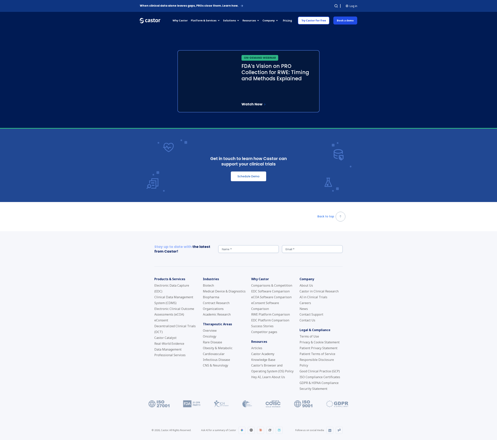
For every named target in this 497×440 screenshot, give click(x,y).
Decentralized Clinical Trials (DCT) (175, 329)
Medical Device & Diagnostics (224, 291)
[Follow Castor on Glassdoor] (339, 430)
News (304, 309)
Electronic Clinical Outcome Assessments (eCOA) (174, 312)
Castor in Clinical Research (319, 291)
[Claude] (260, 430)
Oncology (209, 336)
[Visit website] (159, 406)
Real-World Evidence (169, 343)
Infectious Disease (216, 360)
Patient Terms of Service (317, 354)
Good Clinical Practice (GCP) (320, 371)
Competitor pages (264, 332)
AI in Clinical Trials (313, 297)
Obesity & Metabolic (217, 348)
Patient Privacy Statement (318, 348)
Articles (256, 348)
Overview (210, 330)
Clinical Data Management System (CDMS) (173, 300)
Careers (305, 303)
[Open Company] (277, 21)
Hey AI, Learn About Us (268, 377)
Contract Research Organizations (216, 306)
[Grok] (269, 430)
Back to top (325, 216)
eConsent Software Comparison (265, 306)
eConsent (161, 320)
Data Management (168, 349)
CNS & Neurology (215, 365)
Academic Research (217, 314)
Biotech (208, 285)
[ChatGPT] (251, 430)
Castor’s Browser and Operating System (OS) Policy (272, 368)
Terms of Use (309, 336)
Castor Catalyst (165, 338)
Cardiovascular (214, 354)
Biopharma (211, 297)
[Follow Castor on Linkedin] (329, 430)
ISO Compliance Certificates (320, 377)
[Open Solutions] (238, 21)
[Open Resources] (258, 21)
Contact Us (307, 320)
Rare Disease (212, 342)
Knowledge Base (263, 360)
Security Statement (313, 389)
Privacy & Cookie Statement (320, 342)
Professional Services (170, 355)
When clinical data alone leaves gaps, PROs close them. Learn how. (189, 5)
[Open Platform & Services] (218, 21)
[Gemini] (241, 430)
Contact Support (311, 314)
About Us (306, 285)
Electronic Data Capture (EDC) (171, 288)
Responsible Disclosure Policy (317, 363)
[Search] (336, 6)
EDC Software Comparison (270, 291)
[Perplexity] (279, 430)
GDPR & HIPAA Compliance (319, 383)
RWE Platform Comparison (270, 314)
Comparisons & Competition (271, 285)
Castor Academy (262, 354)
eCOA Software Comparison (271, 297)
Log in (353, 6)
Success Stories (262, 326)
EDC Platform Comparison (270, 320)
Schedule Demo (248, 176)
